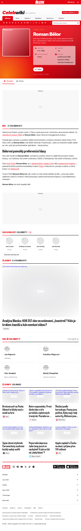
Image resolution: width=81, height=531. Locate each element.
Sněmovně (14, 169)
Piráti (41, 166)
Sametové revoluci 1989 (12, 135)
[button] (59, 467)
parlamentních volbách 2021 (43, 164)
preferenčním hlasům (66, 164)
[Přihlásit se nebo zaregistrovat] (78, 2)
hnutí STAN (11, 164)
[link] (14, 467)
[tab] (7, 18)
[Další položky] (50, 22)
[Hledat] (78, 23)
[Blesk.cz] (40, 2)
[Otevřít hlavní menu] (2, 2)
